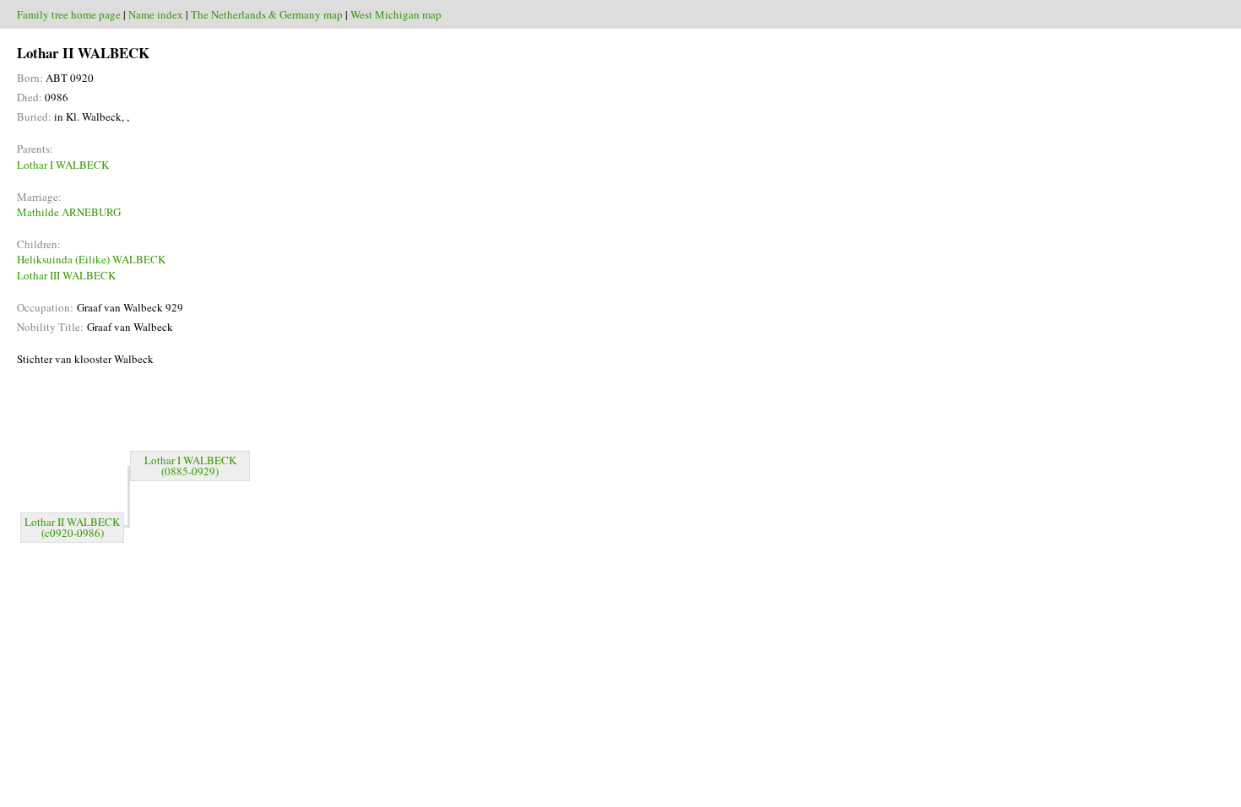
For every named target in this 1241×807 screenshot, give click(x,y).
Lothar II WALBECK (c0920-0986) (72, 527)
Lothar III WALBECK (66, 275)
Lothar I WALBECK (63, 164)
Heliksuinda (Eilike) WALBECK (91, 259)
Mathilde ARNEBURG (69, 211)
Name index (155, 14)
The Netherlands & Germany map (267, 14)
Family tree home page (69, 14)
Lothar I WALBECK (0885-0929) (190, 465)
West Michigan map (396, 14)
